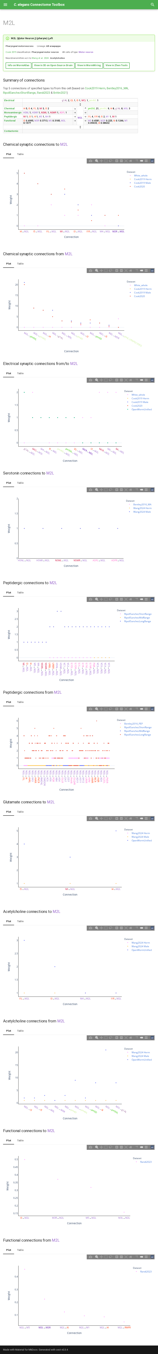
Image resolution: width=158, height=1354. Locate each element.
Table (20, 154)
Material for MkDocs (26, 1349)
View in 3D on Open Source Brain (53, 65)
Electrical (9, 100)
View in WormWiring (89, 65)
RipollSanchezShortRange (19, 92)
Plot (8, 154)
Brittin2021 (60, 92)
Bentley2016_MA (117, 88)
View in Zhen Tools (117, 65)
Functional (9, 120)
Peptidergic (10, 116)
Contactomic (11, 131)
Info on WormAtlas (18, 65)
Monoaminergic (13, 112)
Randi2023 (43, 92)
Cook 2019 (11, 52)
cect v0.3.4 (62, 1349)
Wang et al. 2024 (40, 58)
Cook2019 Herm (95, 88)
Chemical (9, 108)
